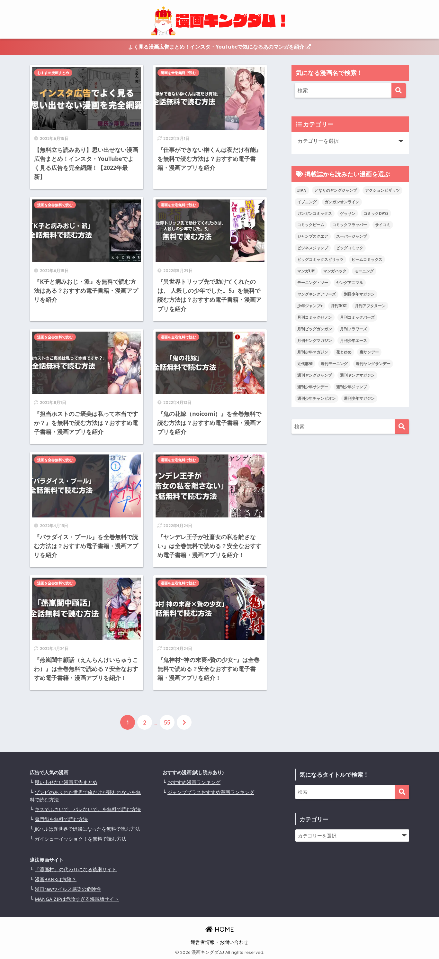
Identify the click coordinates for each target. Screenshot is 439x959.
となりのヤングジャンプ (336, 190)
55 (167, 722)
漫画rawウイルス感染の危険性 (68, 889)
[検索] (398, 90)
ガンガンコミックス (314, 213)
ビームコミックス (367, 259)
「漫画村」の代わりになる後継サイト (76, 869)
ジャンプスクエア (312, 236)
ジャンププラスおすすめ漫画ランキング (210, 792)
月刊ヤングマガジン (314, 340)
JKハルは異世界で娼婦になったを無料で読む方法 (87, 829)
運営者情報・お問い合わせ (219, 942)
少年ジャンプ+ (310, 305)
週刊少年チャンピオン (316, 398)
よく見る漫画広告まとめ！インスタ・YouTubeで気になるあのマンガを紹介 (217, 46)
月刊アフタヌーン (370, 305)
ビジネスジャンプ (312, 248)
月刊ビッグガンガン (314, 329)
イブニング (307, 202)
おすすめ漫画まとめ (53, 72)
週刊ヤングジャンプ (314, 375)
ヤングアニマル (349, 282)
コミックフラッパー (349, 224)
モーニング (364, 271)
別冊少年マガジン (359, 294)
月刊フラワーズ (353, 329)
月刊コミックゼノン (314, 317)
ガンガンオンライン (342, 202)
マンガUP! (306, 271)
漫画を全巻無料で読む (178, 72)
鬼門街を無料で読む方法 (61, 819)
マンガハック (334, 271)
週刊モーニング (334, 363)
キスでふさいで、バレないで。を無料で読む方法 (88, 809)
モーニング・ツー (312, 282)
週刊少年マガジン (359, 398)
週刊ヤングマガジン (357, 375)
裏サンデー (369, 352)
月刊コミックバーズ (357, 317)
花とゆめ (344, 352)
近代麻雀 (305, 363)
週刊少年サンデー (312, 386)
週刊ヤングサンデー (373, 363)
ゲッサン (347, 213)
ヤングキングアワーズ (316, 294)
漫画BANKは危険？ (55, 879)
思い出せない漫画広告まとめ (66, 782)
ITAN (302, 190)
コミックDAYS (376, 213)
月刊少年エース (353, 340)
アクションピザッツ (382, 190)
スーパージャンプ (351, 236)
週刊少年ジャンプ (351, 386)
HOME (223, 929)
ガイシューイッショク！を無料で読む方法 (80, 839)
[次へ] (184, 722)
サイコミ (382, 224)
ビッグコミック (349, 248)
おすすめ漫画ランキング (193, 782)
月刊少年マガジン (312, 352)
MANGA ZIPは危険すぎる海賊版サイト (77, 899)
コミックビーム (310, 224)
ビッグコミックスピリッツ (320, 259)
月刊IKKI (339, 305)
